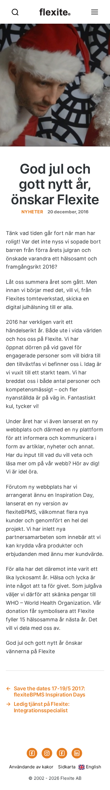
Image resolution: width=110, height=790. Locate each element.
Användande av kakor (31, 767)
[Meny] (94, 11)
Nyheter (32, 212)
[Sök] (15, 11)
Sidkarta (66, 767)
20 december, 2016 (68, 212)
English (93, 767)
